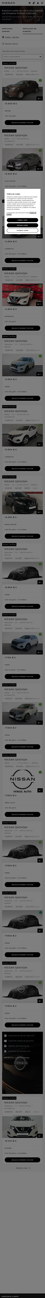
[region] (22, 211)
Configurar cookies (22, 230)
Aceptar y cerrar (22, 220)
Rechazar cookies (22, 225)
